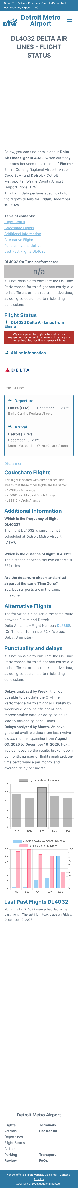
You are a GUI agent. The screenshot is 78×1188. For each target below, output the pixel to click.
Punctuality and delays (22, 245)
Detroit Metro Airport (40, 20)
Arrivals (10, 1131)
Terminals (47, 1125)
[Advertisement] (39, 105)
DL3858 (63, 625)
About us (39, 1179)
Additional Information (22, 234)
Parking (10, 1154)
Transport (47, 1154)
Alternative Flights (19, 239)
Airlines (10, 1149)
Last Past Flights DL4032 (25, 251)
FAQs (43, 1160)
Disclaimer (50, 1174)
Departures (13, 1137)
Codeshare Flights (19, 228)
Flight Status (14, 222)
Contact (65, 1174)
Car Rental (48, 1131)
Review (10, 1160)
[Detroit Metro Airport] (10, 22)
